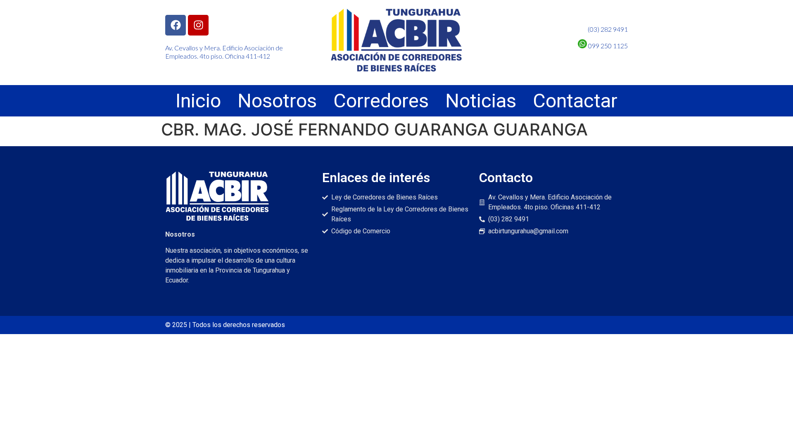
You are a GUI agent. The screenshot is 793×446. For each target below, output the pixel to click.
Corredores (381, 100)
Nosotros (277, 100)
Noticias (480, 100)
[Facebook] (175, 25)
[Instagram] (198, 25)
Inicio (198, 100)
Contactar (575, 100)
